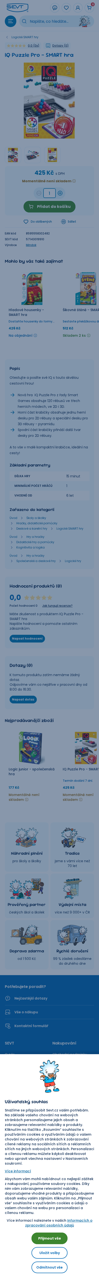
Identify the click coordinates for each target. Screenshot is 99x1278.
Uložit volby (49, 1252)
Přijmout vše (49, 1238)
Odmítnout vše (49, 1267)
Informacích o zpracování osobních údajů (59, 1223)
